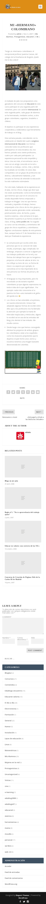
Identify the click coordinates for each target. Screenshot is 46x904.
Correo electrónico (22, 639)
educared (30, 37)
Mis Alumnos (10, 756)
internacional (33, 109)
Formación (9, 714)
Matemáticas (10, 750)
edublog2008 (10, 798)
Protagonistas (19, 37)
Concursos (9, 679)
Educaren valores (12, 697)
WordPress (23, 898)
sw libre (8, 846)
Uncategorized (11, 774)
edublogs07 (10, 804)
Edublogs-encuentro (13, 691)
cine (6, 786)
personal (8, 840)
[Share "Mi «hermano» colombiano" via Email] (37, 392)
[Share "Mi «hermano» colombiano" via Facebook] (8, 392)
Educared (31, 104)
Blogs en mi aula (11, 481)
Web (33, 638)
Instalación (9, 732)
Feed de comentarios (14, 878)
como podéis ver (22, 221)
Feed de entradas (12, 872)
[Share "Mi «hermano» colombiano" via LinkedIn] (32, 392)
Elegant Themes (22, 895)
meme (7, 828)
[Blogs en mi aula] (23, 466)
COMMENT (6, 617)
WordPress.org (11, 884)
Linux (7, 744)
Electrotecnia (10, 709)
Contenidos (10, 685)
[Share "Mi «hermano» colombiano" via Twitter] (13, 392)
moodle (8, 834)
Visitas (8, 780)
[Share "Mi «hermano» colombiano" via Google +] (18, 392)
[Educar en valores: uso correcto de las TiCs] (23, 531)
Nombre (6, 638)
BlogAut (8, 673)
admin (19, 34)
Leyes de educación (13, 738)
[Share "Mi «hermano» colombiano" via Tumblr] (23, 392)
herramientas (11, 822)
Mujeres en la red (12, 762)
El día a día (9, 703)
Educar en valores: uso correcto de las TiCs (22, 546)
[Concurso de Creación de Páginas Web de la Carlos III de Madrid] (23, 563)
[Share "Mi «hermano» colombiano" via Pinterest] (28, 392)
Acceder (8, 866)
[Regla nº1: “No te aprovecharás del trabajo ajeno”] (23, 498)
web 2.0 (8, 852)
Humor (8, 726)
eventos (8, 816)
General (8, 720)
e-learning (9, 792)
